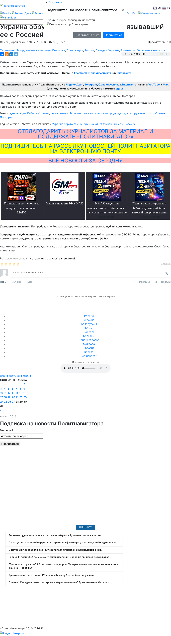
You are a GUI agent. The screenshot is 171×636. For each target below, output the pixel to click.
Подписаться (113, 35)
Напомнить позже (87, 35)
